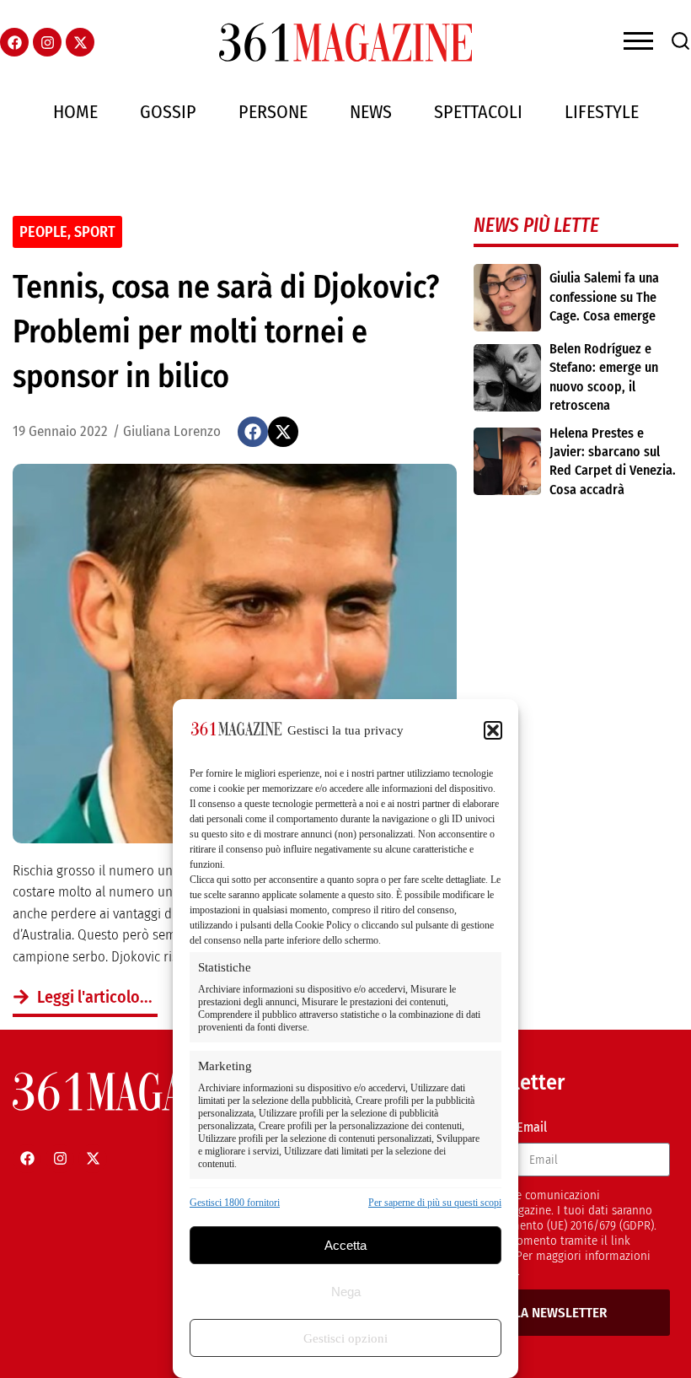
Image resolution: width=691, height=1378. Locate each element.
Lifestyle (602, 111)
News (371, 111)
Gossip (168, 111)
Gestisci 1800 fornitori (235, 1202)
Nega (346, 1291)
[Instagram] (47, 42)
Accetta (345, 1245)
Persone (273, 111)
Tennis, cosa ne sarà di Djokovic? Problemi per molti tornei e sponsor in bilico (226, 331)
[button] (493, 730)
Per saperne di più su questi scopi (434, 1202)
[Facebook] (14, 42)
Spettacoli (478, 111)
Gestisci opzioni (345, 1338)
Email (532, 1127)
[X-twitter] (80, 42)
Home (75, 111)
